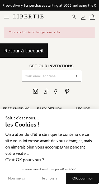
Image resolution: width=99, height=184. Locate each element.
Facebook (56, 91)
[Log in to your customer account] (83, 17)
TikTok (46, 91)
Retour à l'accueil (24, 50)
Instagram (35, 91)
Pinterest (67, 91)
